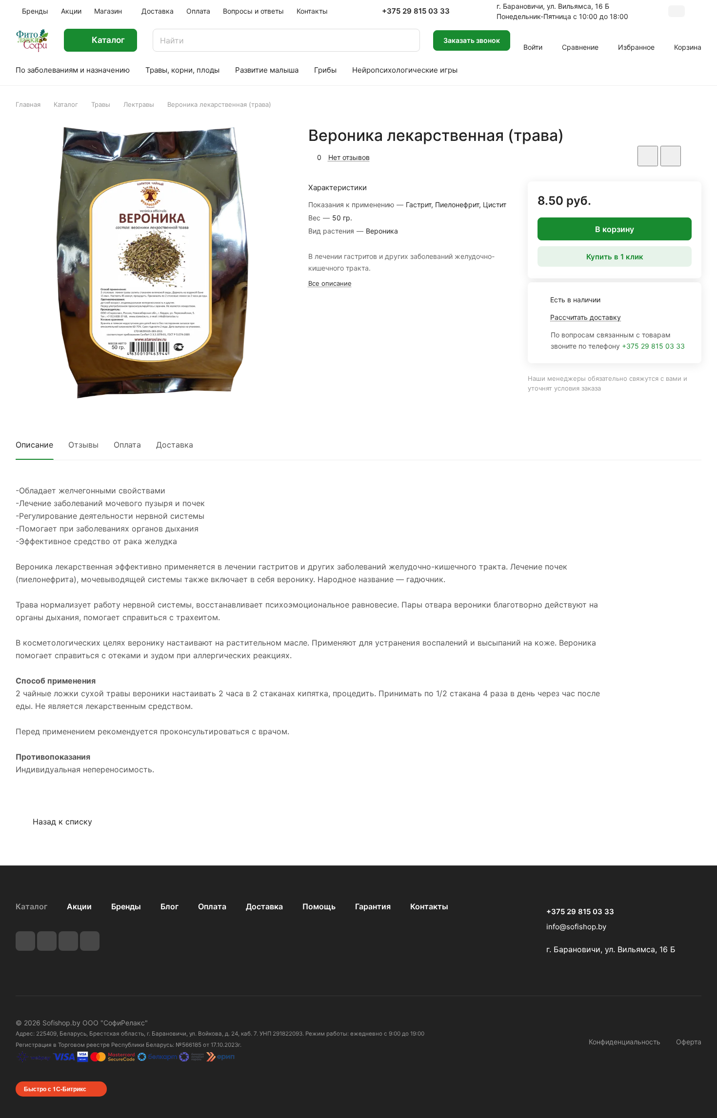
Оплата (127, 445)
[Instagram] (68, 941)
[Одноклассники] (90, 941)
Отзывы (83, 445)
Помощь (319, 906)
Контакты (429, 906)
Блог (169, 906)
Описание (34, 445)
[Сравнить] (670, 156)
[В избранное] (647, 156)
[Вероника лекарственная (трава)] (152, 262)
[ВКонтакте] (25, 941)
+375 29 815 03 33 (416, 11)
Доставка (174, 445)
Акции (79, 906)
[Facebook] (47, 941)
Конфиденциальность (624, 1042)
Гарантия (373, 906)
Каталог (31, 906)
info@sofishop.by (576, 926)
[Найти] (408, 40)
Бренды (126, 906)
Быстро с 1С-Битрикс (55, 1088)
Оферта (688, 1042)
